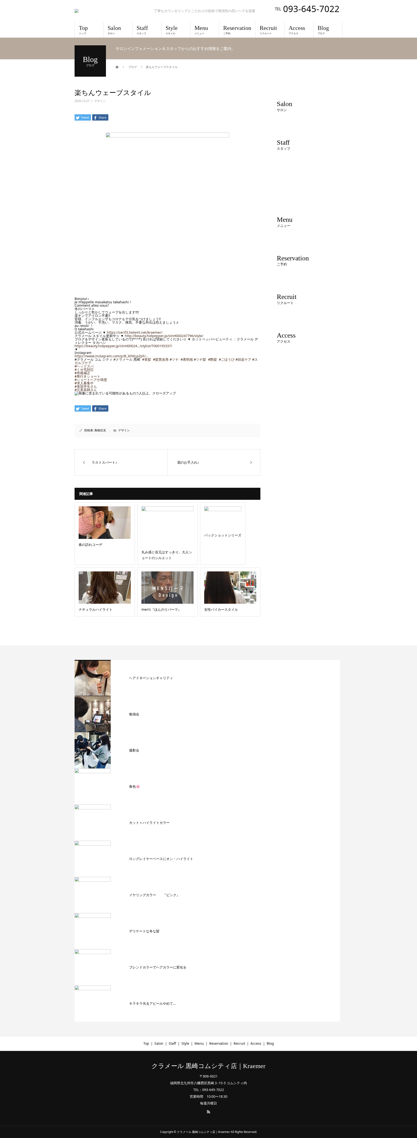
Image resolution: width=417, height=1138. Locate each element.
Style (172, 30)
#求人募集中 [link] (84, 383)
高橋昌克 (100, 430)
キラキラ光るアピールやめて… (152, 1003)
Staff (142, 30)
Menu (201, 30)
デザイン (100, 101)
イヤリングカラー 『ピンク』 (154, 895)
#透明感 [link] (187, 359)
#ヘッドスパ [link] (84, 366)
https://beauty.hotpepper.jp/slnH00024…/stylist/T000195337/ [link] (123, 346)
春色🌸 (134, 786)
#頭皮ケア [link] (243, 359)
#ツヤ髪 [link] (200, 359)
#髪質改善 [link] (161, 359)
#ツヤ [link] (174, 359)
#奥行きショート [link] (87, 376)
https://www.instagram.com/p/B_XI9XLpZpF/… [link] (111, 356)
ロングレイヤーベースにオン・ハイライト (161, 858)
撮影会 (134, 750)
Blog (323, 30)
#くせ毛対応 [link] (84, 369)
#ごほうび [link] (227, 359)
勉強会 (134, 714)
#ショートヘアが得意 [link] (91, 379)
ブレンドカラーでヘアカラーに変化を (158, 967)
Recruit (268, 30)
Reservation (237, 30)
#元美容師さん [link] (86, 389)
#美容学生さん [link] (86, 386)
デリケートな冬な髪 (144, 931)
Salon (114, 30)
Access (297, 30)
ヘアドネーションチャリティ (151, 678)
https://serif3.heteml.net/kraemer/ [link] (134, 332)
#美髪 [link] (146, 359)
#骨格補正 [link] (82, 373)
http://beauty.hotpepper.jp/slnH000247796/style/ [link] (164, 335)
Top (83, 30)
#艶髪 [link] (212, 359)
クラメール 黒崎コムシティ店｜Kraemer (208, 1066)
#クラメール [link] (122, 359)
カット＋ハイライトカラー (149, 822)
